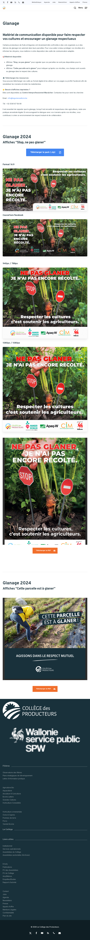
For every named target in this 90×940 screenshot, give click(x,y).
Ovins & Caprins (9, 815)
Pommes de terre (9, 818)
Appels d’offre (8, 907)
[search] (75, 7)
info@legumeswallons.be (17, 98)
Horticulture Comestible (12, 803)
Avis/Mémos (7, 876)
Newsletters (7, 900)
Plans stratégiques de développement (17, 776)
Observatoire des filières (12, 772)
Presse (5, 903)
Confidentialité (8, 913)
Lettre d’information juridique (14, 779)
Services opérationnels (12, 849)
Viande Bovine (8, 824)
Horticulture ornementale (12, 812)
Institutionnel (7, 846)
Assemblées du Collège (12, 852)
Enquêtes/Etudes (9, 879)
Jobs (5, 894)
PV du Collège (8, 873)
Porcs (5, 821)
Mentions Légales (9, 910)
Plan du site (7, 916)
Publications (7, 867)
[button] (82, 7)
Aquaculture (7, 791)
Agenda (6, 897)
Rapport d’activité (9, 882)
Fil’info (5, 864)
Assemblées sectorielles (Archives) (16, 855)
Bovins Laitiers (8, 797)
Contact (6, 891)
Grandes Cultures (9, 800)
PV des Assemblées (10, 870)
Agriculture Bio (8, 788)
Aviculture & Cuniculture (12, 794)
